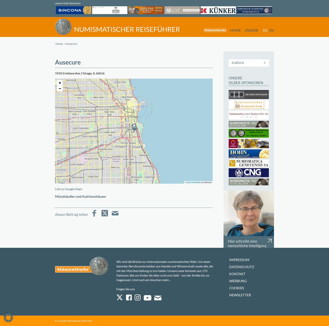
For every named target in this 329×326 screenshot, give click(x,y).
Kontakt (237, 274)
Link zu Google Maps (68, 189)
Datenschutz (241, 267)
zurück (238, 63)
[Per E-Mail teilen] (115, 216)
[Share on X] (104, 216)
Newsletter (240, 295)
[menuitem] (213, 30)
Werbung (238, 281)
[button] (134, 127)
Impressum (239, 260)
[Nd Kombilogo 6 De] (117, 26)
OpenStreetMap (194, 182)
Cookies (236, 288)
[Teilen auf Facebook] (94, 216)
